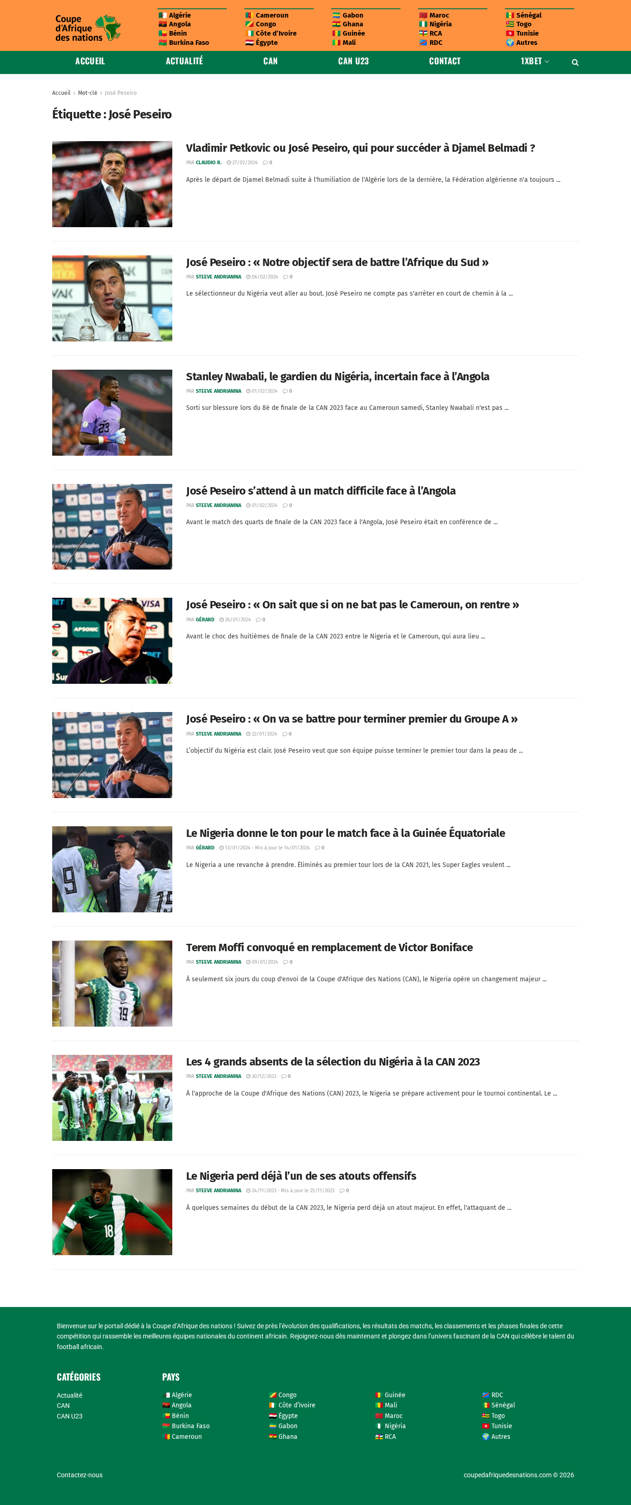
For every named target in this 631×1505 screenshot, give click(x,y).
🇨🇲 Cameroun (267, 15)
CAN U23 (353, 61)
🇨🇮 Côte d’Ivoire (271, 33)
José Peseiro (121, 93)
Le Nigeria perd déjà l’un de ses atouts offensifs (301, 1176)
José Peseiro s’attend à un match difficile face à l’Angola (320, 490)
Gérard (205, 620)
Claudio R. (209, 163)
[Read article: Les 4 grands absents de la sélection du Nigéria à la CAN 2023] (112, 1098)
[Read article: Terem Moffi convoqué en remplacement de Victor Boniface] (112, 984)
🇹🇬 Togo (519, 24)
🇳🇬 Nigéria (435, 24)
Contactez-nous (80, 1475)
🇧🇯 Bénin (172, 33)
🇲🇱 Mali (344, 42)
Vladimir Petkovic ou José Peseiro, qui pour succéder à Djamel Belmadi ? (360, 148)
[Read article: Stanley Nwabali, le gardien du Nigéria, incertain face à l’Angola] (112, 413)
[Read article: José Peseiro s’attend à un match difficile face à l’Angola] (112, 527)
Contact (445, 61)
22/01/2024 (263, 734)
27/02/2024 (244, 163)
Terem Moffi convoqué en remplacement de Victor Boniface (329, 947)
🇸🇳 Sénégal (523, 15)
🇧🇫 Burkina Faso (183, 42)
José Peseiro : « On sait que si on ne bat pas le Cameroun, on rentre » (352, 604)
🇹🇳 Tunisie (522, 33)
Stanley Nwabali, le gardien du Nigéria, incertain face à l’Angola (338, 376)
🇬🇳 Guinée (348, 33)
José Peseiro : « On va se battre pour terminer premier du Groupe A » (351, 718)
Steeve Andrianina (218, 277)
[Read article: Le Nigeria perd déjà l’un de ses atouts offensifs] (112, 1212)
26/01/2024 (237, 620)
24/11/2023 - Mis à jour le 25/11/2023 (292, 1191)
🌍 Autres (521, 42)
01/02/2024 (264, 391)
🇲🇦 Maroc (434, 15)
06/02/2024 (264, 277)
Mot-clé (87, 93)
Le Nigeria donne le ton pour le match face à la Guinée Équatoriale (345, 833)
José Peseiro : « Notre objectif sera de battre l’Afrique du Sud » (337, 262)
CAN (270, 61)
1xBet (531, 61)
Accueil (90, 61)
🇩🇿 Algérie (174, 15)
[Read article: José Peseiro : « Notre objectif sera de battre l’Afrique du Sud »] (112, 298)
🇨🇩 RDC (431, 42)
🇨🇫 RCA (430, 33)
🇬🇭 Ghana (347, 24)
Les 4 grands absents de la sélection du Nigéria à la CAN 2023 (333, 1061)
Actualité (184, 61)
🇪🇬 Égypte (261, 42)
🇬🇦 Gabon (348, 15)
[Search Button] (575, 62)
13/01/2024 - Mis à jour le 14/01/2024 (267, 848)
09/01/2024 (264, 962)
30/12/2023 (263, 1076)
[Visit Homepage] (87, 28)
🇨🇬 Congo (260, 24)
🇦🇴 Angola (174, 24)
